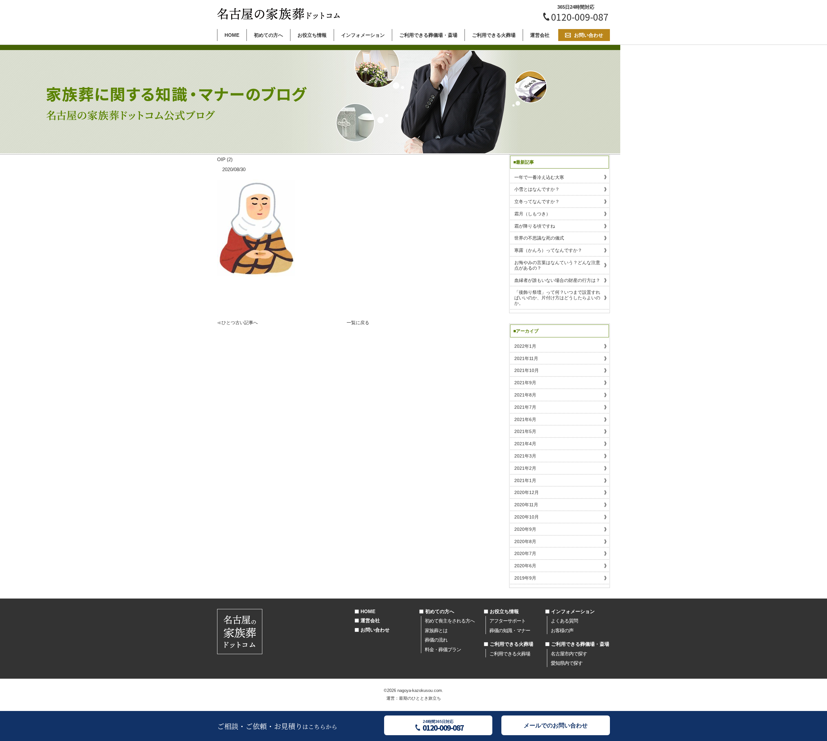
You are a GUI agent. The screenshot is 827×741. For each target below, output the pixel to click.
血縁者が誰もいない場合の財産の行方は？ (557, 280)
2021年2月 (525, 468)
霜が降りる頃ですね (534, 226)
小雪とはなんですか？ (537, 189)
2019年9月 (525, 578)
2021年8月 (525, 394)
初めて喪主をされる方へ (450, 620)
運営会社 (540, 35)
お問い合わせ (375, 630)
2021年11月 (526, 358)
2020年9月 (525, 529)
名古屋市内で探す (569, 653)
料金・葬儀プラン (443, 649)
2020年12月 (526, 492)
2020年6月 (525, 565)
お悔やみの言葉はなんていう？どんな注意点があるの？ (557, 265)
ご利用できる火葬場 (494, 35)
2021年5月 (525, 431)
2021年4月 (525, 443)
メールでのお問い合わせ (556, 725)
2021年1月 (525, 480)
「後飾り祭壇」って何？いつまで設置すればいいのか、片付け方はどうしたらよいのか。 (557, 298)
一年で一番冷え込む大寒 (539, 177)
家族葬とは (436, 630)
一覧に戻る (358, 322)
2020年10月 (526, 517)
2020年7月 (525, 553)
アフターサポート (507, 620)
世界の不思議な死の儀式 (539, 238)
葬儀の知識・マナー (509, 630)
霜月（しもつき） (532, 213)
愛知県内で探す (566, 663)
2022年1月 (525, 346)
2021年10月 (526, 370)
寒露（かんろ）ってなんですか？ (548, 250)
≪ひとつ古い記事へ (237, 322)
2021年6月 (525, 419)
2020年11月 (526, 504)
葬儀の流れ (436, 640)
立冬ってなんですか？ (537, 201)
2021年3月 (525, 455)
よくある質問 (564, 620)
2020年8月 (525, 541)
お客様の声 (562, 630)
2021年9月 (525, 382)
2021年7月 (525, 407)
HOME (232, 35)
